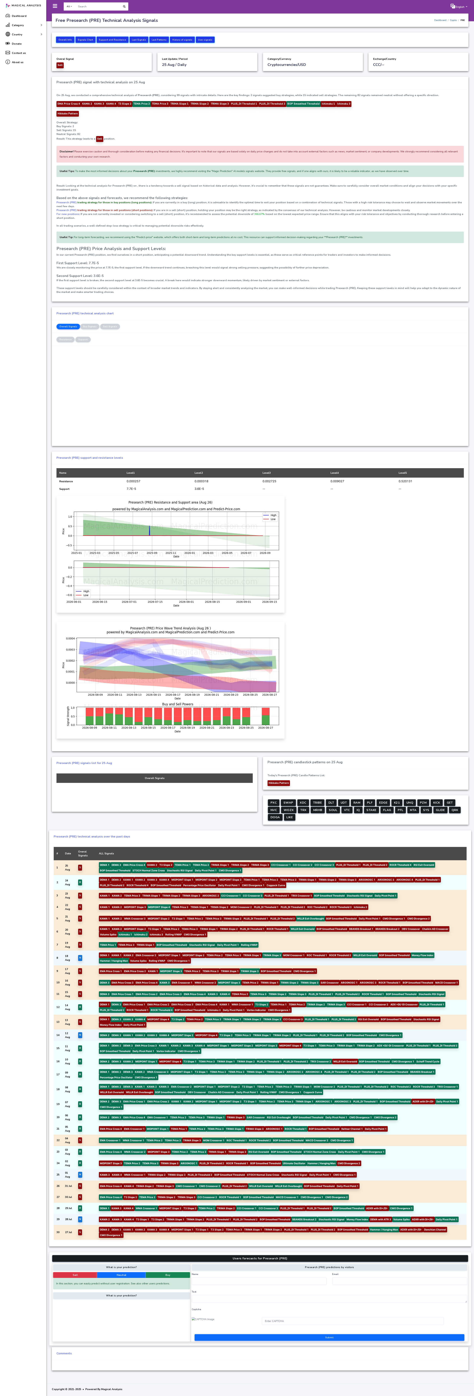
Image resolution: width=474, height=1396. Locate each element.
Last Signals (139, 39)
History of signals (182, 39)
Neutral (121, 1275)
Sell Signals (110, 326)
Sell (75, 1275)
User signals (205, 39)
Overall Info (65, 39)
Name (195, 1274)
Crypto (453, 20)
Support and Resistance (112, 39)
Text (194, 1291)
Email (335, 1274)
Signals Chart (85, 39)
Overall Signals (68, 326)
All (68, 6)
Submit (329, 1337)
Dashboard (440, 20)
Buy (168, 1275)
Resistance (65, 339)
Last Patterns (159, 39)
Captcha (196, 1309)
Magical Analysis (26, 5)
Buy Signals (90, 326)
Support (83, 339)
